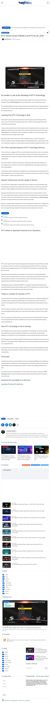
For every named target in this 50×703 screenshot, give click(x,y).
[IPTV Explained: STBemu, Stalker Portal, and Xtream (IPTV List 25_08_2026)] (6, 518)
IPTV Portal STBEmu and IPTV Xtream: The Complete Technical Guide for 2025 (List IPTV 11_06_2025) (41, 651)
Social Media (7, 583)
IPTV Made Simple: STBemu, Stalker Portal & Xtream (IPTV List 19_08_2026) (28, 537)
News (5, 576)
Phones (6, 578)
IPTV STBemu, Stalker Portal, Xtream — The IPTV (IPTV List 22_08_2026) (28, 504)
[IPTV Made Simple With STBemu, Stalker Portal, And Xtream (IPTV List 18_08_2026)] (6, 545)
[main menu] (2, 3)
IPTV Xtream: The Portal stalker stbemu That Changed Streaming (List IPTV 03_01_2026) (41, 658)
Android (5, 574)
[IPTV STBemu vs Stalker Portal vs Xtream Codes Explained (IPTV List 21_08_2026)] (6, 525)
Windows (6, 591)
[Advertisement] (25, 16)
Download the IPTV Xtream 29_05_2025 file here (12, 384)
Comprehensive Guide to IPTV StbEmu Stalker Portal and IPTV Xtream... (19, 225)
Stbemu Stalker (5, 32)
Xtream (17, 418)
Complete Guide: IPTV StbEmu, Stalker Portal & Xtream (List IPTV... (17, 221)
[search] (48, 3)
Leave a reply (10, 641)
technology (6, 589)
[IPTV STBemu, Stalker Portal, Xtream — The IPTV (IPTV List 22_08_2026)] (6, 505)
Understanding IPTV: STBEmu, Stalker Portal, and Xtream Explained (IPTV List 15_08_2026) (29, 558)
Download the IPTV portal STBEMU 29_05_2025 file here (15, 380)
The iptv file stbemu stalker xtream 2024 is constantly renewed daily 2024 (21, 627)
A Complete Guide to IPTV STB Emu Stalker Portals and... (15, 217)
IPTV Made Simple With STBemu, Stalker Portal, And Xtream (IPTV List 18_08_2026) (27, 545)
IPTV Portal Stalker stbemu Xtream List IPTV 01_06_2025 (24, 564)
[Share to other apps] (17, 424)
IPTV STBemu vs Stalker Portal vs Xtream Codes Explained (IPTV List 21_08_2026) (27, 525)
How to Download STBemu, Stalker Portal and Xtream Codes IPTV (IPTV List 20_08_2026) (28, 531)
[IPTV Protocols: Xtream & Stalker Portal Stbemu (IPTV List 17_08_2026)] (6, 551)
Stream (6, 587)
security (5, 580)
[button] (6, 424)
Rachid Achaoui (7, 39)
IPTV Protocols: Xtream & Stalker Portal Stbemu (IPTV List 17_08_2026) (27, 551)
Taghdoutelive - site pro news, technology (21, 700)
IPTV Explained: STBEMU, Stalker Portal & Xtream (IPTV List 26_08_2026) (8, 457)
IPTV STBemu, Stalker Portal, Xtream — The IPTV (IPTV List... (41, 457)
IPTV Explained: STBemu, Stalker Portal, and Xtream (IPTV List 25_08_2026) (28, 27)
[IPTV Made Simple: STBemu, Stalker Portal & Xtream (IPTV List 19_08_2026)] (6, 538)
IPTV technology (15, 102)
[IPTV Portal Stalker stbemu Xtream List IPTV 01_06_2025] (6, 565)
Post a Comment (6, 470)
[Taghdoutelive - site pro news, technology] (25, 3)
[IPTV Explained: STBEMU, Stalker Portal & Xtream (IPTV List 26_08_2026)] (6, 511)
